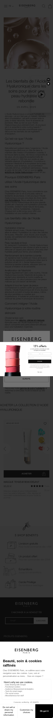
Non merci (40, 372)
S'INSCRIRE (39, 361)
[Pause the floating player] (48, 83)
